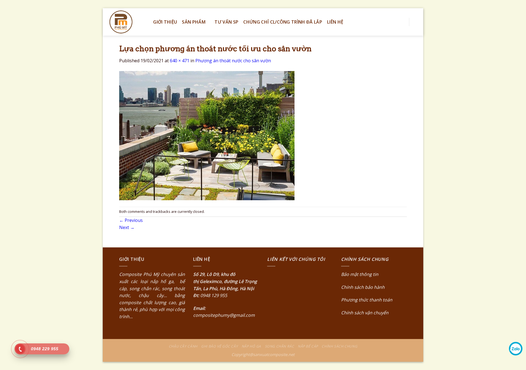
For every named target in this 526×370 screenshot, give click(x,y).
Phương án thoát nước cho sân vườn (233, 61)
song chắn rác (144, 289)
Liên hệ (335, 22)
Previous (131, 220)
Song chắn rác (279, 346)
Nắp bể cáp (308, 346)
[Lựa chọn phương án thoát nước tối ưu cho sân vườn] (207, 135)
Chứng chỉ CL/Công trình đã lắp (282, 22)
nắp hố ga (162, 281)
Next (127, 227)
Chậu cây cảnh (183, 346)
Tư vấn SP (226, 22)
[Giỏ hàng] (416, 22)
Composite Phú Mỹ (139, 274)
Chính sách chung (339, 346)
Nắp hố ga (251, 346)
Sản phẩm (193, 22)
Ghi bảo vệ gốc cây (219, 346)
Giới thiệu (165, 22)
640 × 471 (179, 61)
